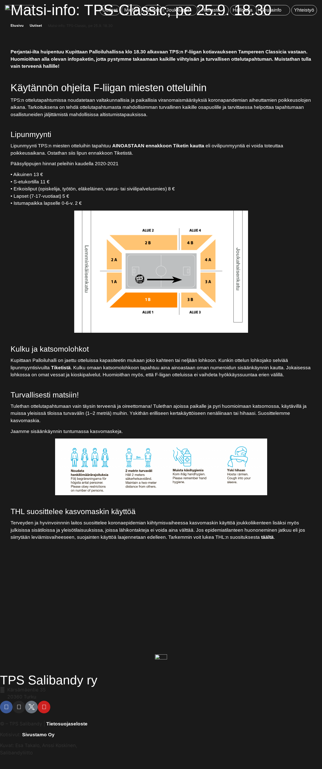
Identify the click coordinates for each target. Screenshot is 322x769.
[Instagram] (19, 707)
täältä (267, 537)
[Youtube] (44, 707)
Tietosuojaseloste (67, 723)
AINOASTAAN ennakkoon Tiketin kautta (158, 145)
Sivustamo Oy (38, 734)
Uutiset (36, 25)
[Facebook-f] (6, 707)
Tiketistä (61, 367)
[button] (180, 10)
